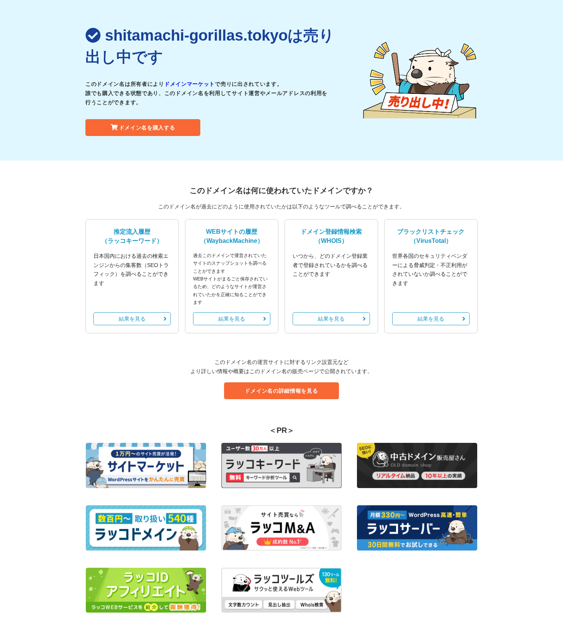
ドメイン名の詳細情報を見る (281, 391)
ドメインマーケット (189, 84)
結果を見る (132, 319)
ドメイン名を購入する (147, 128)
